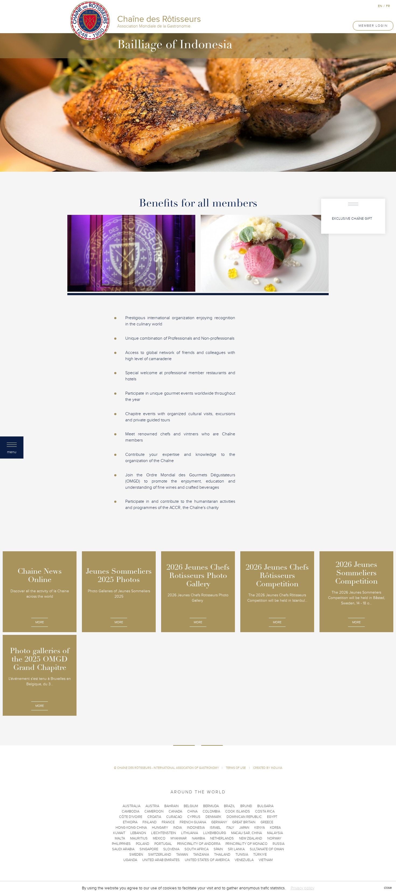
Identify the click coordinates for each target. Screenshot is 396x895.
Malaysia (275, 833)
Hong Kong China (131, 827)
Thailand (222, 854)
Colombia (211, 811)
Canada (175, 811)
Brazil (229, 806)
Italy (230, 827)
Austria (152, 806)
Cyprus (193, 817)
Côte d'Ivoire (130, 817)
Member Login (373, 25)
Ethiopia (130, 822)
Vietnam (266, 860)
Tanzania (201, 854)
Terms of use (236, 768)
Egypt (272, 817)
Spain (218, 849)
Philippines (121, 844)
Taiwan (182, 854)
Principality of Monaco (246, 844)
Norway (274, 838)
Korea (275, 827)
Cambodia (130, 811)
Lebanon (138, 833)
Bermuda (211, 806)
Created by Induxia (267, 768)
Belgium (191, 806)
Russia (278, 844)
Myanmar (179, 838)
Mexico (159, 838)
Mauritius (139, 838)
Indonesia (196, 827)
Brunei (246, 806)
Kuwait (119, 833)
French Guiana (193, 822)
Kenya (259, 827)
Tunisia (241, 854)
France (168, 822)
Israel (215, 827)
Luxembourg (214, 833)
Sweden (136, 854)
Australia (131, 806)
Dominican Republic (244, 817)
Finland (150, 822)
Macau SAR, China (246, 833)
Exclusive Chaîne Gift (352, 218)
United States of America (207, 860)
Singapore (149, 849)
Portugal (163, 844)
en (380, 6)
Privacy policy (302, 888)
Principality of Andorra (198, 844)
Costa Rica (265, 811)
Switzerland (159, 854)
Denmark (213, 817)
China (192, 811)
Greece (266, 822)
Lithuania (189, 833)
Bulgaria (265, 806)
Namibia (198, 838)
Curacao (174, 817)
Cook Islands (237, 811)
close (388, 888)
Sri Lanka (236, 849)
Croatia (154, 817)
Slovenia (171, 849)
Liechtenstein (163, 833)
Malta (120, 838)
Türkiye (260, 854)
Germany (219, 822)
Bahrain (171, 806)
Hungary (160, 827)
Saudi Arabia (123, 849)
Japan (244, 827)
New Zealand (250, 838)
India (177, 827)
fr (388, 6)
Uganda (130, 860)
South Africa (197, 849)
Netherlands (222, 838)
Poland (142, 844)
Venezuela (244, 860)
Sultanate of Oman (267, 849)
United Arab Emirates (161, 860)
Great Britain (243, 822)
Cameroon (154, 811)
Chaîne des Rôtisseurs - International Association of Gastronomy (168, 768)
